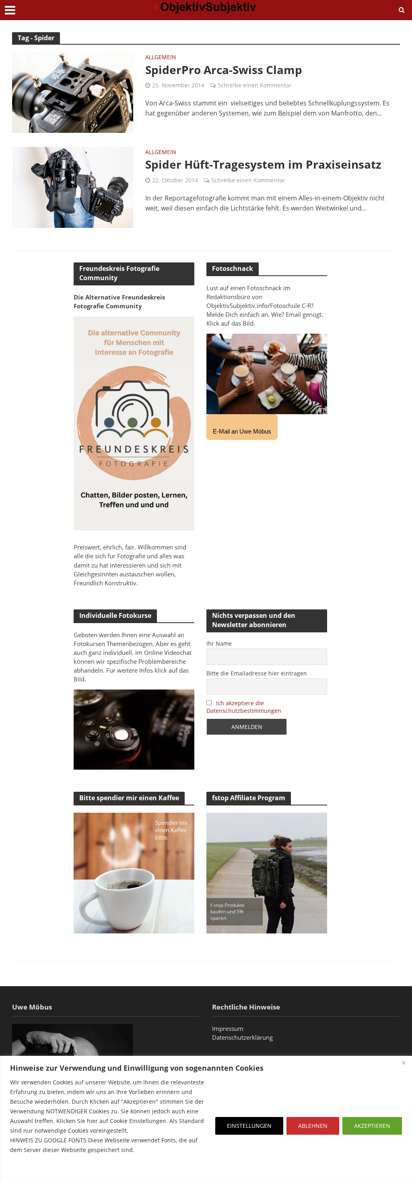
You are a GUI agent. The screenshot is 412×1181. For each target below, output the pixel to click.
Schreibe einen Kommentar (255, 85)
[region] (206, 1118)
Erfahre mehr (30, 1169)
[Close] (403, 1062)
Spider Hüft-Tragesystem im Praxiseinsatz (263, 164)
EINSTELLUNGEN (249, 1125)
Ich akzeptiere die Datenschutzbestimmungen (243, 706)
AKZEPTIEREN (372, 1125)
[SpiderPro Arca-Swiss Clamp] (72, 91)
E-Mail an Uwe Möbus (242, 431)
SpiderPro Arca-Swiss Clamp (223, 69)
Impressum (227, 1028)
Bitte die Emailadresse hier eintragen (256, 673)
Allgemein (160, 57)
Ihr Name (219, 643)
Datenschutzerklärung (242, 1037)
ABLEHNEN (313, 1125)
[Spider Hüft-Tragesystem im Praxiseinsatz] (72, 186)
